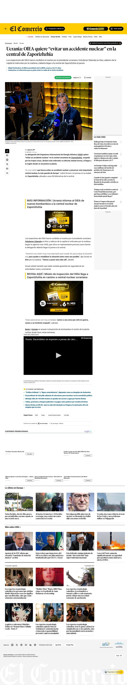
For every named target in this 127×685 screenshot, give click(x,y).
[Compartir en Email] (7, 168)
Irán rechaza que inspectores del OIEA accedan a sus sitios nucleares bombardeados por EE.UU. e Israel (50, 589)
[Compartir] (7, 151)
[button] (58, 392)
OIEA (36, 452)
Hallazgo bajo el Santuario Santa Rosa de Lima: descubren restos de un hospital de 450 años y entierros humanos (106, 144)
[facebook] (12, 679)
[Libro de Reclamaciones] (119, 679)
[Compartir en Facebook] (7, 160)
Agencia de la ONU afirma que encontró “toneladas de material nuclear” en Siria (18, 589)
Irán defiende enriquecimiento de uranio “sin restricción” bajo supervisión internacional (79, 589)
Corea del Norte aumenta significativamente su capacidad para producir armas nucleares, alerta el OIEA (109, 590)
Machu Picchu (88, 37)
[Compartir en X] (7, 164)
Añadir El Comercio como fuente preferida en (105, 43)
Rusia (43, 452)
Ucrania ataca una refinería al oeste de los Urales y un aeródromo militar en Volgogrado (111, 550)
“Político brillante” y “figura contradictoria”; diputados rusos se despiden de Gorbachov (58, 429)
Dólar (96, 37)
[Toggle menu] (6, 29)
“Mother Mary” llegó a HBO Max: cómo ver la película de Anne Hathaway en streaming (49, 625)
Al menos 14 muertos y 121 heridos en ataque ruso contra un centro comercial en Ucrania (49, 550)
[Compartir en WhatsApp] (7, 155)
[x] (17, 679)
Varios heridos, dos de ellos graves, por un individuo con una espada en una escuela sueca (19, 550)
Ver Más (66, 452)
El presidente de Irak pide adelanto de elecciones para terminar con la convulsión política (58, 433)
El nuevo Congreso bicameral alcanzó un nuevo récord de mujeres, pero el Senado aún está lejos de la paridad (105, 204)
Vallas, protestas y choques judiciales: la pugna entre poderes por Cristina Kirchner (56, 439)
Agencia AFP (31, 150)
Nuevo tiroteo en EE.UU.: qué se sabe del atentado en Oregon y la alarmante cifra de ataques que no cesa (56, 443)
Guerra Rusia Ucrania (54, 452)
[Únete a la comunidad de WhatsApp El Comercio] (62, 77)
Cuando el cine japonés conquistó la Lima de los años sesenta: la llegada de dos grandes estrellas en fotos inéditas (106, 180)
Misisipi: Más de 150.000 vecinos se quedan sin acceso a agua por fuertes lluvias (55, 436)
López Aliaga (77, 37)
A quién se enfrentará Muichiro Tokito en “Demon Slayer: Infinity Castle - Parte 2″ (18, 660)
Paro (70, 37)
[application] (58, 392)
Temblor (64, 37)
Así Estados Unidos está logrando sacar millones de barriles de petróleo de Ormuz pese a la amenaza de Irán (105, 168)
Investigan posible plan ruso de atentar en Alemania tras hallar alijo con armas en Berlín (78, 550)
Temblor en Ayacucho (42, 37)
